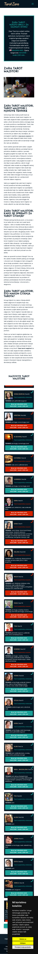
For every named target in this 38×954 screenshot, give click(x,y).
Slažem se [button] (22, 939)
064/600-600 (17, 50)
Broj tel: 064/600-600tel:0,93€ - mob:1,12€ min (19, 402)
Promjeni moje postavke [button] (23, 947)
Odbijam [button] (23, 943)
